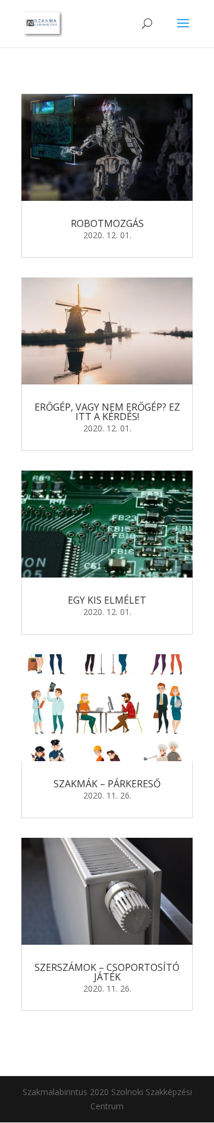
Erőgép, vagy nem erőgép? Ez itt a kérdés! (107, 411)
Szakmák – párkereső (107, 783)
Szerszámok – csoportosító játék (107, 972)
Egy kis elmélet (107, 600)
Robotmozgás (107, 223)
